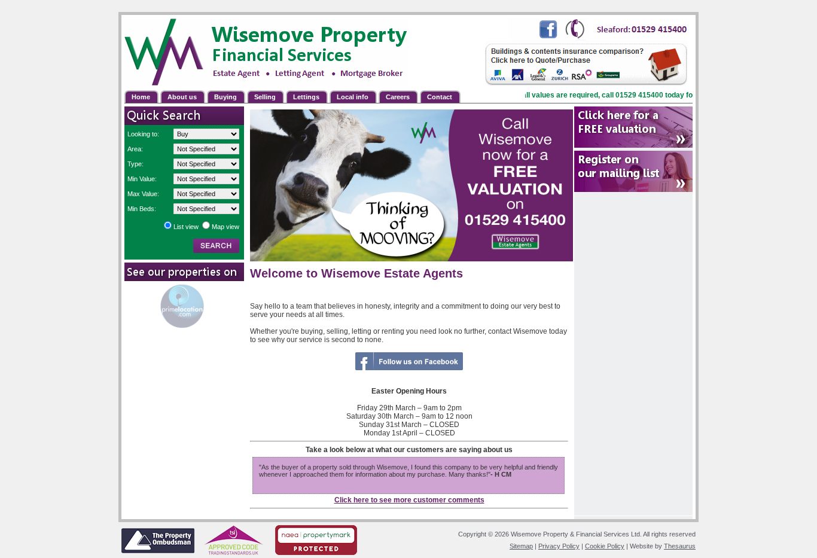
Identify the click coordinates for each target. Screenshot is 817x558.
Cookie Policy (604, 546)
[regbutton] (633, 127)
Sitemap (521, 546)
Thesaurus (680, 546)
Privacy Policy (559, 546)
